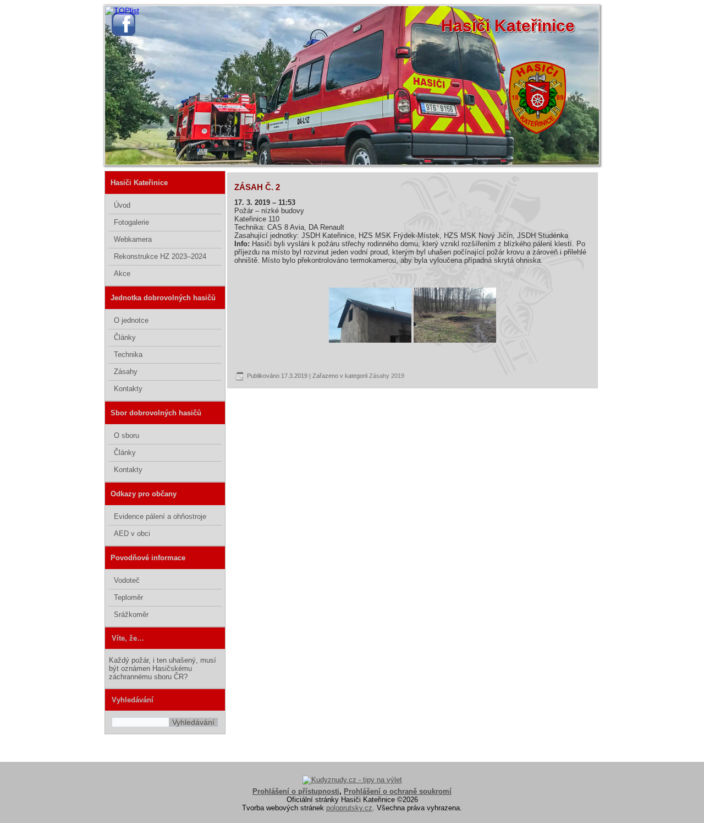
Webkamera (133, 239)
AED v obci (132, 533)
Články (125, 337)
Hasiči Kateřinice (508, 26)
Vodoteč (127, 580)
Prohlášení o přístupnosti (295, 791)
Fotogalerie (131, 222)
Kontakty (128, 389)
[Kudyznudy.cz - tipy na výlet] (352, 780)
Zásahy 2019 (386, 375)
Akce (122, 273)
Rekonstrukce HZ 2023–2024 (160, 256)
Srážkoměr (131, 614)
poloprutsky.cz (349, 808)
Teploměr (128, 597)
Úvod (122, 205)
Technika (128, 354)
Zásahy (126, 371)
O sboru (126, 435)
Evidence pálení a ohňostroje (160, 516)
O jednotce (131, 320)
